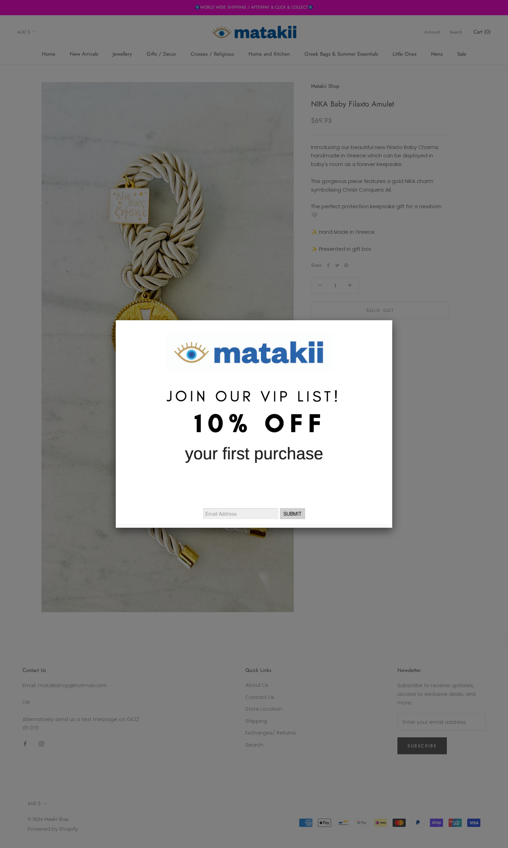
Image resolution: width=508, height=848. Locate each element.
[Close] (392, 320)
